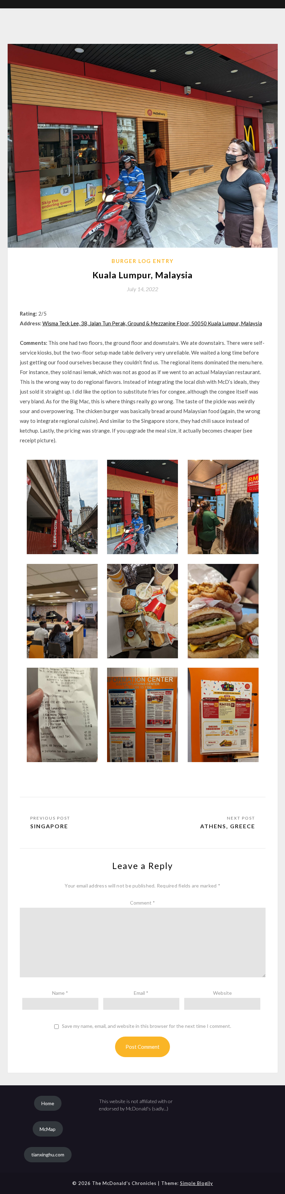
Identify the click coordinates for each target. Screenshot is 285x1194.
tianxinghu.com (47, 1154)
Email (141, 993)
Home (47, 1103)
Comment (142, 903)
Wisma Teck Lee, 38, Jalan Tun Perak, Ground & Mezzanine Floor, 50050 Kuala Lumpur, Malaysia (152, 323)
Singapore (49, 826)
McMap (48, 1129)
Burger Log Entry (143, 261)
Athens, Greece (227, 826)
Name (60, 993)
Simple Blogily (196, 1183)
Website (222, 993)
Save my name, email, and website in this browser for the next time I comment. (146, 1026)
